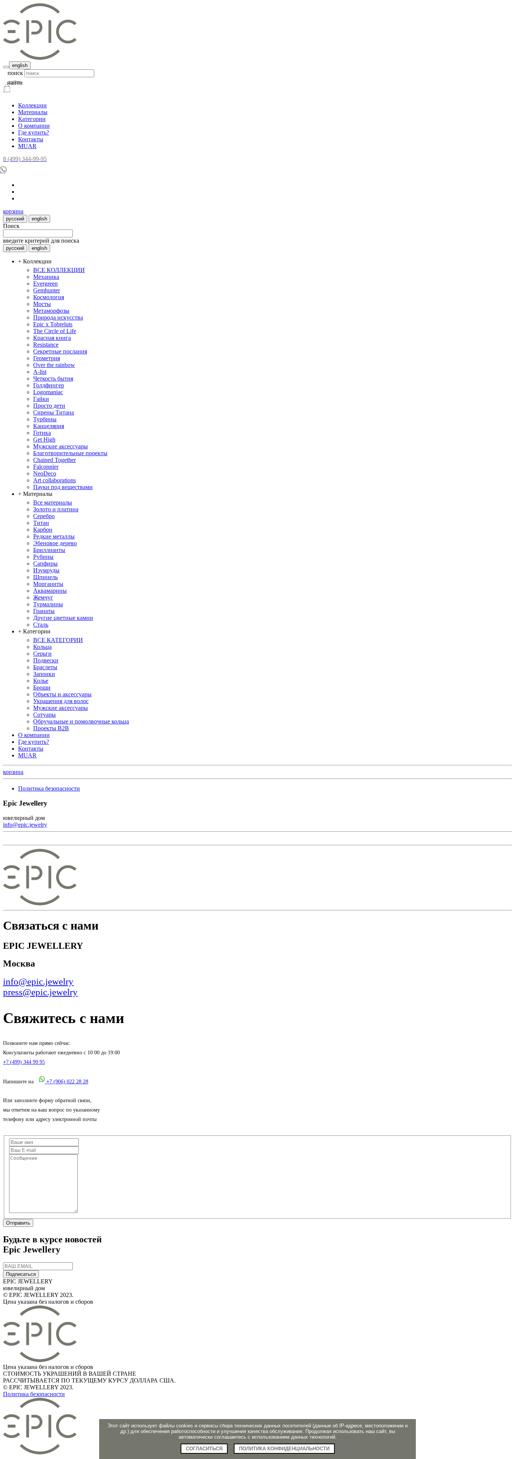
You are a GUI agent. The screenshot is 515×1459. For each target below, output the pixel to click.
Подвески (45, 660)
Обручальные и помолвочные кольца (81, 721)
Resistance (45, 344)
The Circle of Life (54, 331)
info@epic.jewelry (25, 824)
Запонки (44, 674)
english (20, 65)
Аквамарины (50, 590)
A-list (39, 372)
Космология (48, 297)
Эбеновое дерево (55, 543)
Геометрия (46, 358)
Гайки (41, 399)
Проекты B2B (51, 728)
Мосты (42, 304)
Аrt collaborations (54, 480)
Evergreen (45, 283)
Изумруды (46, 570)
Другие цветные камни (63, 618)
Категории (32, 119)
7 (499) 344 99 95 (24, 1062)
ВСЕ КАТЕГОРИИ (58, 640)
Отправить (18, 1223)
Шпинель (45, 577)
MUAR (27, 146)
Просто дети (49, 405)
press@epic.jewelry (40, 992)
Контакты (30, 139)
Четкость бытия (53, 378)
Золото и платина (55, 509)
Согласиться (204, 1448)
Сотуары (44, 714)
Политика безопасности (49, 788)
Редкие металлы (54, 536)
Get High (44, 439)
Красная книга (52, 338)
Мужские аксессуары (60, 446)
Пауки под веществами (63, 487)
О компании (34, 125)
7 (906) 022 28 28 (67, 1081)
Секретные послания (60, 351)
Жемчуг (43, 597)
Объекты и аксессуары (62, 694)
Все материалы (52, 502)
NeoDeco (44, 473)
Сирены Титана (53, 412)
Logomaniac (48, 392)
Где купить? (33, 132)
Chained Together (54, 460)
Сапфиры (45, 563)
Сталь (40, 624)
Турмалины (48, 604)
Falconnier (45, 466)
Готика (42, 433)
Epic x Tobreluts (52, 324)
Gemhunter (46, 290)
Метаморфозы (51, 310)
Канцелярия (48, 426)
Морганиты (48, 584)
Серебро (44, 516)
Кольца (42, 647)
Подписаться (21, 1274)
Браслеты (45, 667)
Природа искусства (58, 317)
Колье (40, 681)
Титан (41, 523)
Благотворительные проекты (70, 453)
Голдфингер (48, 385)
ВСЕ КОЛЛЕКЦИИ (59, 270)
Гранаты (44, 611)
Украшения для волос (61, 701)
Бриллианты (49, 550)
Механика (46, 277)
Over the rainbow (54, 365)
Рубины (43, 557)
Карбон (42, 529)
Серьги (42, 653)
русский (15, 219)
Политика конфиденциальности (284, 1448)
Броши (42, 687)
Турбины (45, 419)
